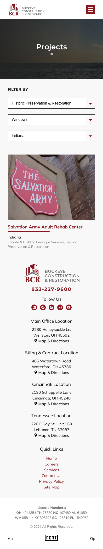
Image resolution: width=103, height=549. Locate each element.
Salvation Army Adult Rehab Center (45, 226)
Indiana (14, 237)
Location (19, 136)
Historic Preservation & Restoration (42, 244)
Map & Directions (53, 340)
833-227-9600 (51, 289)
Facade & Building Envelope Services (36, 242)
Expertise (20, 119)
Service (18, 103)
